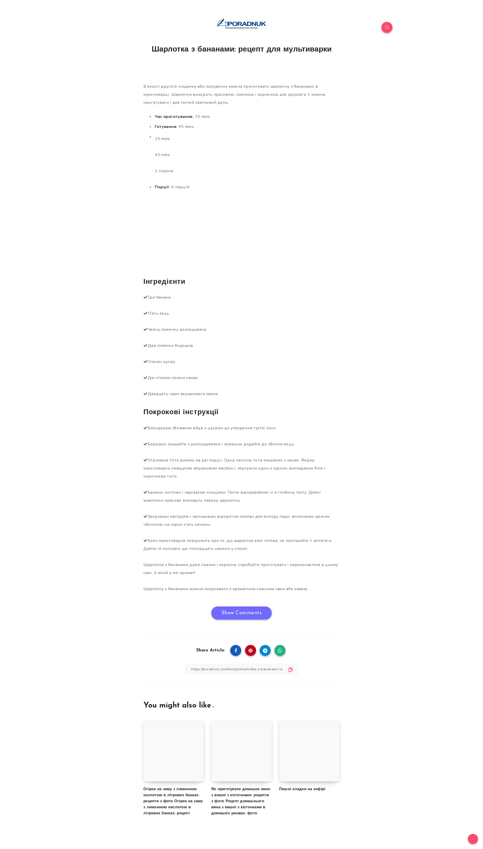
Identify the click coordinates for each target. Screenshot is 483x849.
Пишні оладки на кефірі (302, 789)
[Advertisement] (241, 233)
